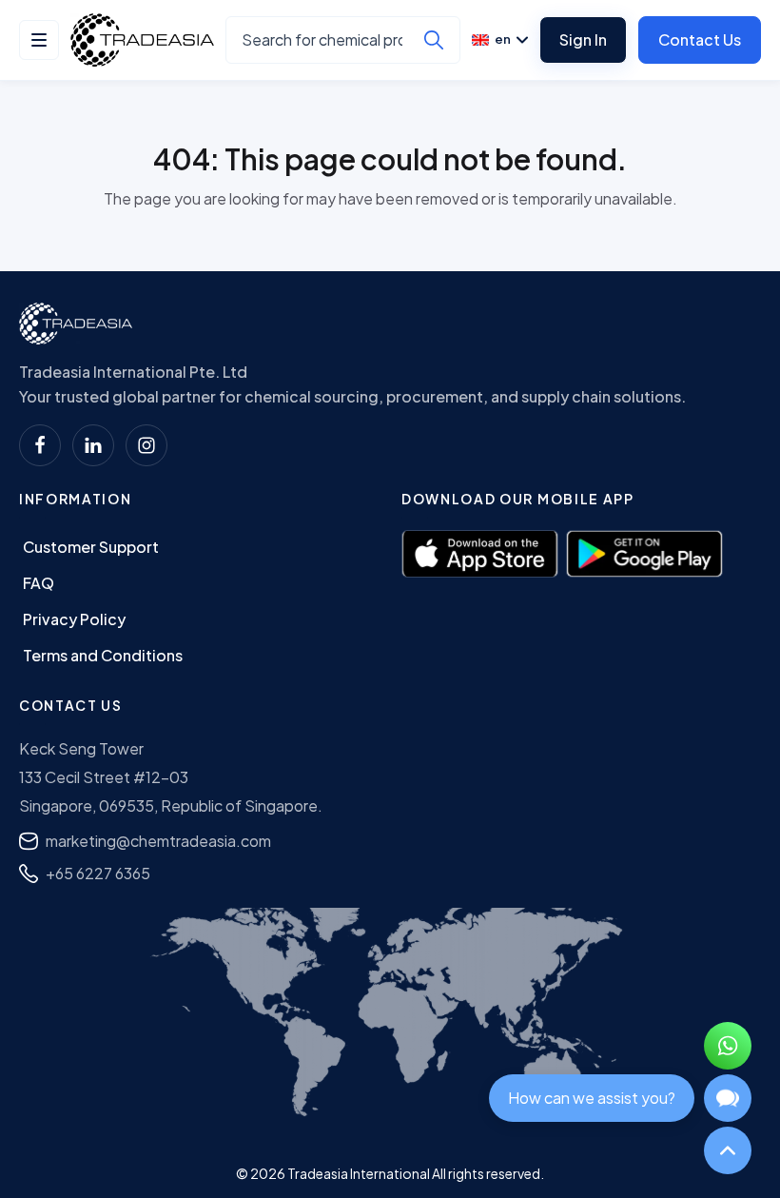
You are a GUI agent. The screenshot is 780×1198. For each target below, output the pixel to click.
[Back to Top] (727, 1150)
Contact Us (699, 39)
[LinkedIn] (93, 445)
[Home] (75, 323)
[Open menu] (39, 40)
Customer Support (91, 547)
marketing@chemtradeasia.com (158, 841)
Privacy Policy (74, 619)
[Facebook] (40, 445)
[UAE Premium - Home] (142, 40)
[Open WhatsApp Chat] (727, 1046)
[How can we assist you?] (727, 1098)
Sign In (583, 39)
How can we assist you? (591, 1098)
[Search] (434, 40)
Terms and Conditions (103, 655)
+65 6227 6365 (98, 873)
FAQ (38, 583)
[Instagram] (146, 445)
